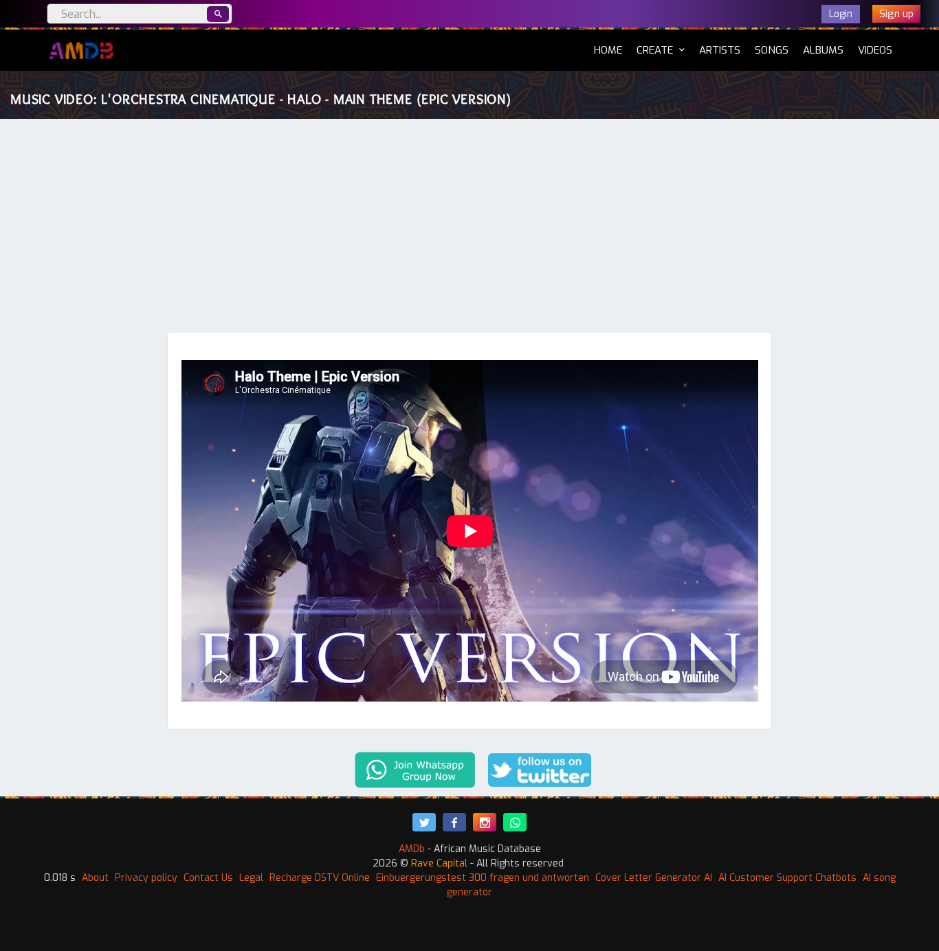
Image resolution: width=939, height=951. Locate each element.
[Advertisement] (469, 229)
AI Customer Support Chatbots (787, 877)
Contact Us (208, 877)
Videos (875, 50)
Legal (251, 877)
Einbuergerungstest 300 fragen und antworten (482, 877)
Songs (771, 50)
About (95, 877)
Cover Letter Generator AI (653, 877)
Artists (719, 50)
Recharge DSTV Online (319, 877)
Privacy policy (146, 877)
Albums (823, 50)
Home (608, 50)
